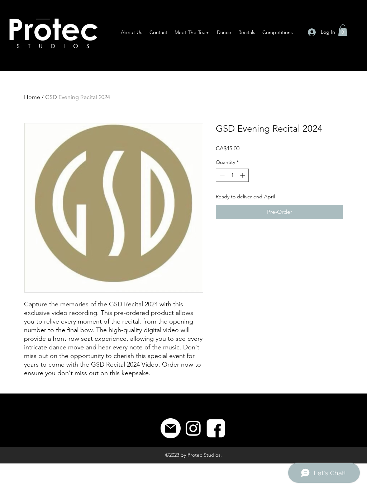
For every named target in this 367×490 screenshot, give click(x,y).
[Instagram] (193, 428)
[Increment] (243, 175)
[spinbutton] (232, 175)
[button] (343, 30)
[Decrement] (221, 175)
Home (32, 97)
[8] (216, 428)
